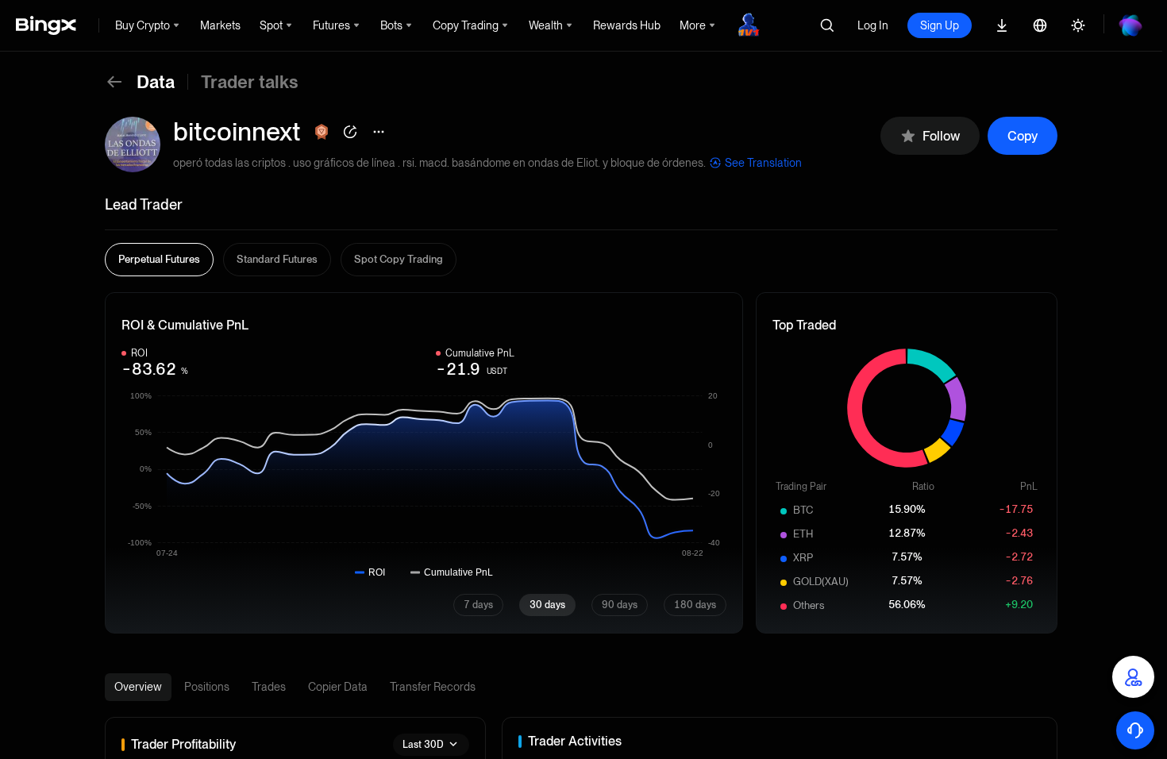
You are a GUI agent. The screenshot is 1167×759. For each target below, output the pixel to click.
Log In (872, 25)
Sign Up (939, 25)
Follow (941, 136)
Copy (1022, 136)
